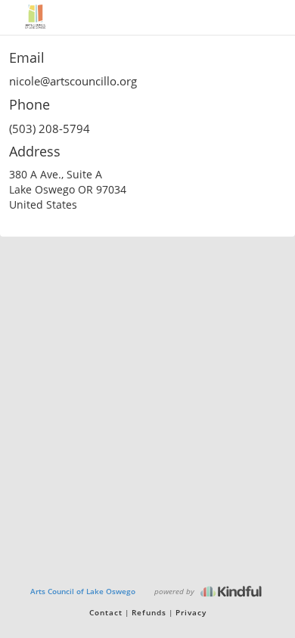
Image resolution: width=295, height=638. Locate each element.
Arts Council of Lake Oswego (82, 591)
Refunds (149, 612)
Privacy (190, 612)
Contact (106, 612)
